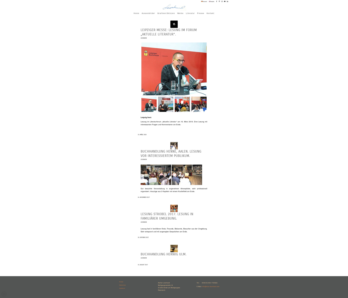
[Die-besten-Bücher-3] (165, 104)
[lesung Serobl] (174, 208)
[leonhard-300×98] (174, 7)
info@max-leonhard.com (210, 286)
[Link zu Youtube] (224, 1)
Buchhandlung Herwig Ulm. (164, 254)
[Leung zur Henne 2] (174, 145)
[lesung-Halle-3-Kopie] (199, 104)
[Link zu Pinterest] (219, 1)
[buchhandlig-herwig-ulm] (174, 248)
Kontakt (121, 282)
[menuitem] (204, 1)
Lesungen (144, 38)
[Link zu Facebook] (216, 1)
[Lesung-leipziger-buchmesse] (182, 104)
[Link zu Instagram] (222, 1)
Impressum (122, 288)
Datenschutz (122, 285)
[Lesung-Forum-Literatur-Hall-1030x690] (174, 24)
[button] (4, 294)
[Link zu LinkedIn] (227, 1)
